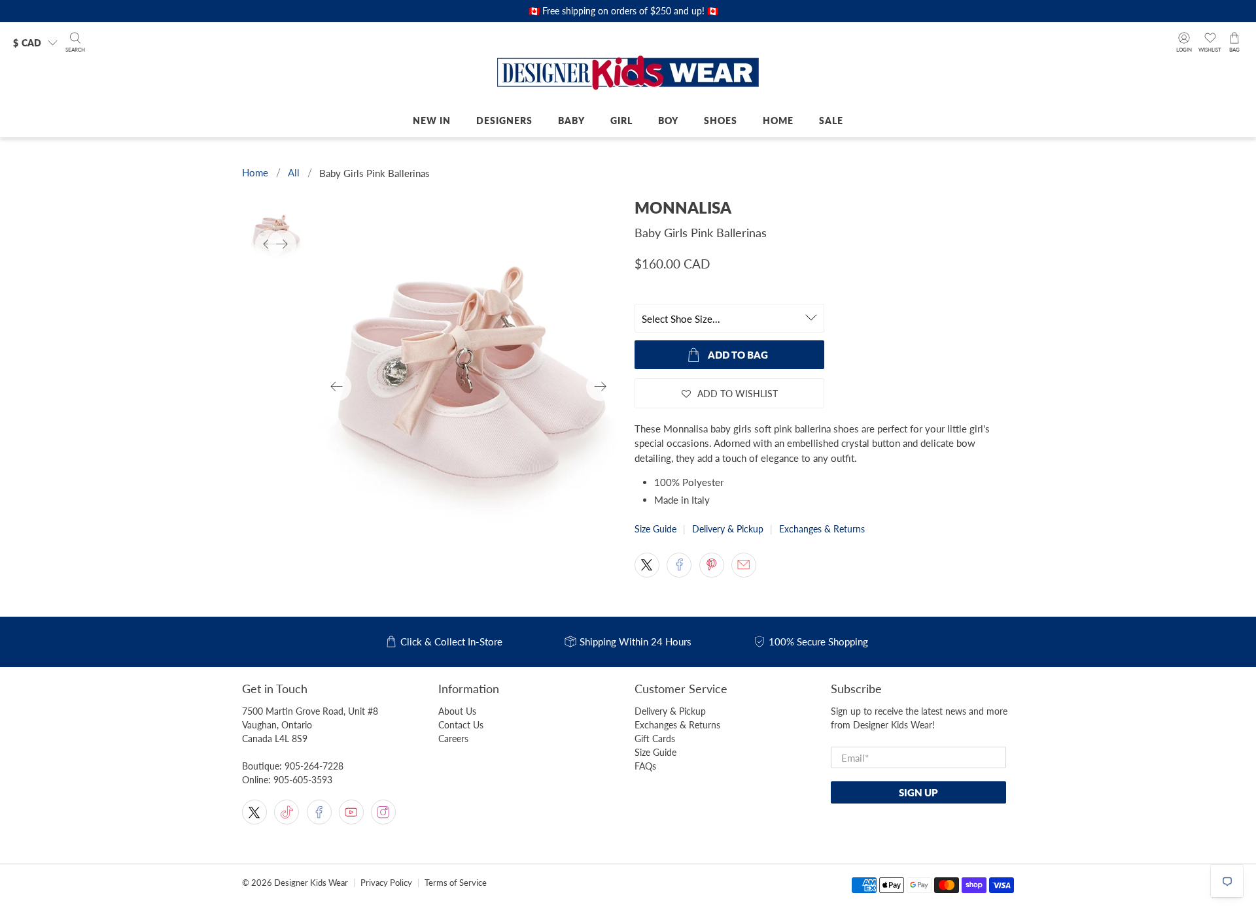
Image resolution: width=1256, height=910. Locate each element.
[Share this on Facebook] (679, 565)
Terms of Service (456, 883)
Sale (831, 120)
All (294, 173)
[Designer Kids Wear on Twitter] (254, 812)
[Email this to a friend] (743, 565)
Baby (571, 120)
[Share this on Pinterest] (711, 565)
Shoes (720, 120)
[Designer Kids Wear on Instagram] (383, 812)
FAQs (645, 766)
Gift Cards (655, 738)
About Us (457, 711)
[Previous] (337, 386)
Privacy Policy (386, 883)
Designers (504, 120)
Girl (621, 120)
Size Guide (655, 528)
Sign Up (918, 792)
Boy (668, 120)
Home (778, 120)
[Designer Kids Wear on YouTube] (351, 812)
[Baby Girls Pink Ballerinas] (469, 386)
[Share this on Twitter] (647, 565)
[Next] (600, 386)
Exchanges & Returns (822, 528)
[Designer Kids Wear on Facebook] (319, 812)
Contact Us (460, 724)
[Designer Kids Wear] (628, 74)
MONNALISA (683, 207)
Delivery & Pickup (727, 528)
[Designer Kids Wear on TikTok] (286, 812)
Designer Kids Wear (311, 883)
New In (432, 120)
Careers (453, 738)
